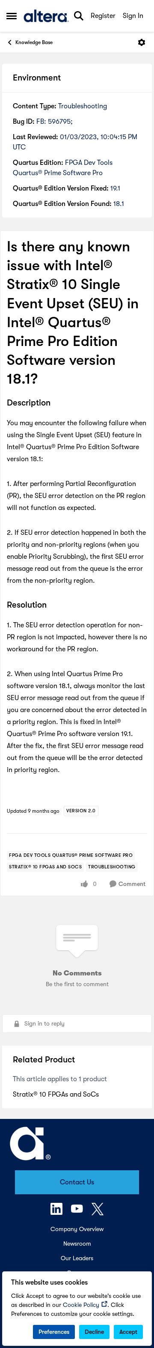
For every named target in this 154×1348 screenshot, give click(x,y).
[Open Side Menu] (11, 15)
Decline (94, 1331)
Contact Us (77, 1182)
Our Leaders (77, 1258)
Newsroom (77, 1243)
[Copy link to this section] (56, 403)
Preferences (53, 1331)
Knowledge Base (34, 42)
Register (103, 16)
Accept (128, 1331)
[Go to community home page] (46, 16)
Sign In (133, 16)
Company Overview (77, 1229)
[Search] (79, 16)
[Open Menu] (142, 42)
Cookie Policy (81, 1304)
